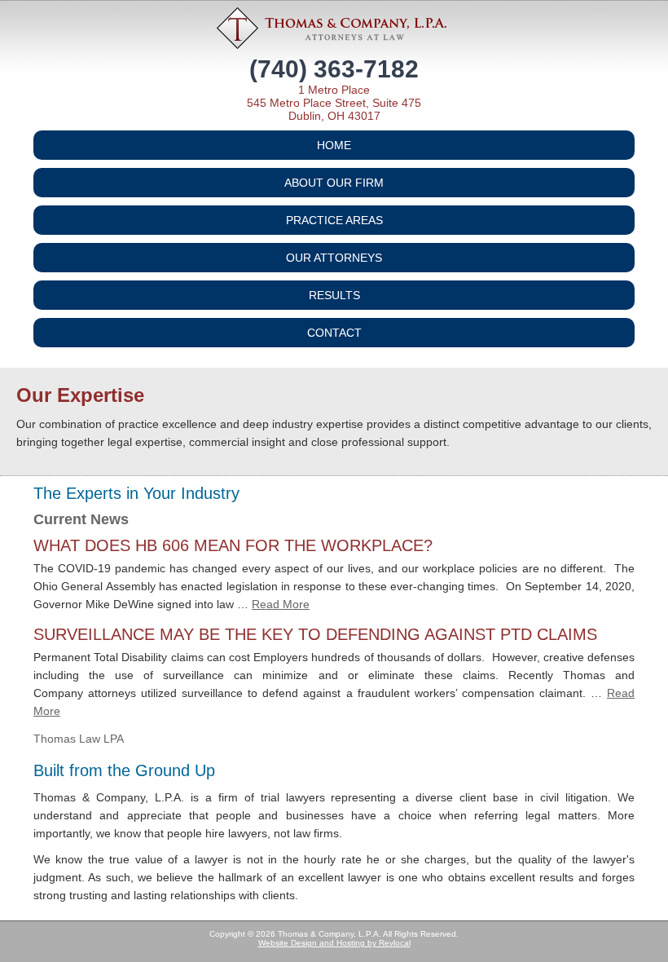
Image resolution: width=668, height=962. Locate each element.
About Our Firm (334, 182)
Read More (281, 604)
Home (334, 145)
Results (334, 295)
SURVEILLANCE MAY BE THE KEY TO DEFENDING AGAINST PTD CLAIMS (315, 634)
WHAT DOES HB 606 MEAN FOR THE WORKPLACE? (233, 545)
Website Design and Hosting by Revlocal (334, 942)
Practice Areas (334, 220)
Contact (334, 332)
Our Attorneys (334, 257)
